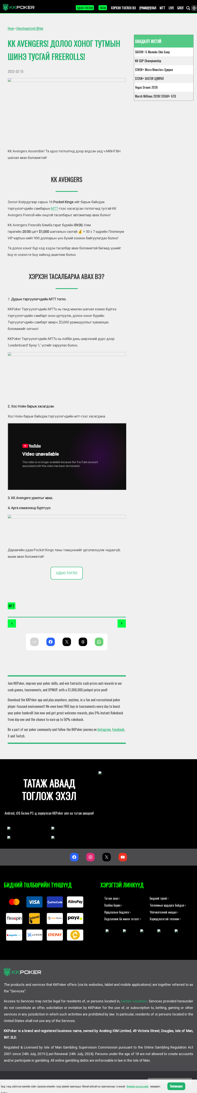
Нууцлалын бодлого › (117, 912)
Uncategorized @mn (29, 28)
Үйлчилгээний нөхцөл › (164, 912)
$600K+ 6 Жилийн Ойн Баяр (152, 52)
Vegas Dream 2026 (146, 87)
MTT (11, 605)
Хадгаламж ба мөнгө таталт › (122, 918)
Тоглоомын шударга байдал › (168, 905)
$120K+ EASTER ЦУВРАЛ (149, 78)
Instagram (104, 729)
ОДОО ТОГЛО (66, 573)
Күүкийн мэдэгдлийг (138, 1086)
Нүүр (11, 28)
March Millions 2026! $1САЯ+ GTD (155, 96)
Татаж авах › (112, 898)
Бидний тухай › (159, 898)
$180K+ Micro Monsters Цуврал (154, 69)
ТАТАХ (102, 8)
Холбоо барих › (113, 905)
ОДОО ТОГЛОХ (85, 8)
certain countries (134, 1001)
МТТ (54, 208)
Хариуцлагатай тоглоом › (165, 918)
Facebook (118, 729)
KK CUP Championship (148, 60)
